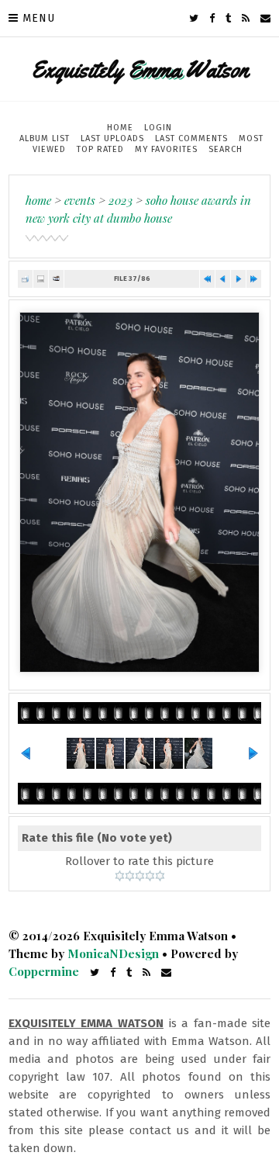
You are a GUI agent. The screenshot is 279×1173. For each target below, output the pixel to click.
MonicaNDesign (113, 953)
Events (79, 200)
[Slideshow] (56, 279)
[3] (140, 875)
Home (120, 128)
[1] (120, 875)
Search (225, 149)
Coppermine (44, 971)
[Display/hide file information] (40, 279)
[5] (160, 875)
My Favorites (166, 149)
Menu (38, 18)
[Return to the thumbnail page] (25, 279)
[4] (150, 875)
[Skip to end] (253, 279)
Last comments (191, 138)
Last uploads (112, 138)
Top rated (100, 149)
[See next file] (238, 279)
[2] (130, 875)
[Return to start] (207, 279)
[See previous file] (222, 279)
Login (158, 128)
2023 (120, 200)
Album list (44, 138)
